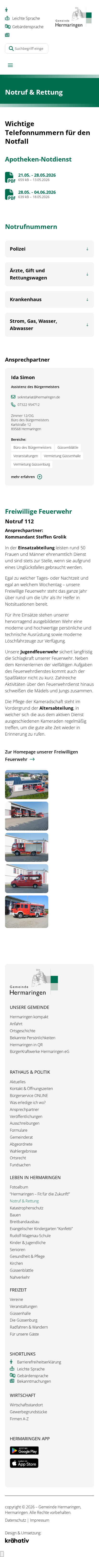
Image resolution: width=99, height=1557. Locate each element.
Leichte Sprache (26, 18)
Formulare (18, 1130)
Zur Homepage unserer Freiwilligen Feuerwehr (41, 755)
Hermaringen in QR (26, 1044)
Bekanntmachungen (34, 1381)
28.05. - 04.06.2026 (37, 192)
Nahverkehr (20, 1277)
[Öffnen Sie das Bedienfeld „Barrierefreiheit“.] (2, 1554)
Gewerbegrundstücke (28, 1411)
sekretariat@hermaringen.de (39, 397)
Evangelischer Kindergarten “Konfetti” (41, 1228)
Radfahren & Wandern (29, 1327)
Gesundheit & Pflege (27, 1256)
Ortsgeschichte (22, 1030)
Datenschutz (15, 1520)
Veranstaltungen (23, 1306)
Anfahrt (16, 1023)
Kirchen (16, 1263)
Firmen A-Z (19, 1418)
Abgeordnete (21, 1144)
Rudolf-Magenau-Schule (30, 1235)
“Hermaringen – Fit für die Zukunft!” (40, 1194)
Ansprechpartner (24, 1109)
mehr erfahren (23, 476)
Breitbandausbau (24, 1221)
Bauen (15, 1215)
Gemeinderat (21, 1137)
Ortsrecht (18, 1158)
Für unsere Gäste (24, 1334)
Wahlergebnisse (23, 1151)
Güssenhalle (20, 1313)
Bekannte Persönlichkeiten (32, 1037)
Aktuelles (17, 1081)
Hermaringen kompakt (29, 1016)
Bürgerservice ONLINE (29, 1095)
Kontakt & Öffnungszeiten (31, 1088)
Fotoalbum (19, 1187)
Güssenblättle (21, 1270)
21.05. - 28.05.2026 (37, 175)
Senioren (17, 1249)
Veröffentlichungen (26, 1116)
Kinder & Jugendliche (28, 1242)
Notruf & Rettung (24, 1201)
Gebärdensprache (27, 26)
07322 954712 (29, 404)
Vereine (16, 1299)
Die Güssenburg (23, 1320)
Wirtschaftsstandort (26, 1405)
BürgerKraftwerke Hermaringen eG (39, 1051)
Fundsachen (20, 1165)
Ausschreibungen (24, 1123)
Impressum (39, 1520)
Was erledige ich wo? (28, 1102)
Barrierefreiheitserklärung (39, 1362)
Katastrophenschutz (26, 1208)
